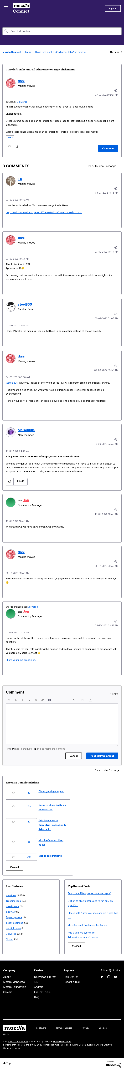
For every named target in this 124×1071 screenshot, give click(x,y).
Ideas (28, 52)
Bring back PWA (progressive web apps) (89, 893)
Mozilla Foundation (14, 986)
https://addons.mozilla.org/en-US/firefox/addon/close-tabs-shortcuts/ (44, 212)
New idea (11, 895)
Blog (36, 997)
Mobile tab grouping (50, 855)
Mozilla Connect (21, 8)
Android (38, 986)
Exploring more (14, 917)
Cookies (103, 1028)
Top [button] (8, 1063)
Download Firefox (45, 976)
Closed (9, 939)
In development (14, 922)
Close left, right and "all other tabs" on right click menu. (40, 69)
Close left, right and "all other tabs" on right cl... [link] (61, 52)
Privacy (85, 1028)
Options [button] (114, 52)
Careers (7, 992)
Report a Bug (72, 981)
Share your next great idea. (21, 660)
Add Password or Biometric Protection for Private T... (53, 825)
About (7, 976)
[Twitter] (101, 976)
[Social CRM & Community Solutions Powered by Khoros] (113, 1064)
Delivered (22, 101)
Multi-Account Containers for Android (88, 925)
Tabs (10, 137)
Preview (114, 694)
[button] (9, 146)
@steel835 (12, 382)
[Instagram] (108, 976)
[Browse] (6, 8)
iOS (36, 981)
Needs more (12, 906)
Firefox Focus (42, 992)
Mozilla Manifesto (14, 981)
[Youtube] (115, 976)
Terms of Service (64, 1028)
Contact (7, 1034)
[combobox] (62, 31)
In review (11, 911)
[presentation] (9, 700)
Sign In (113, 8)
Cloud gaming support (51, 791)
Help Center (71, 976)
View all (14, 867)
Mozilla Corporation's (18, 1041)
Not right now (13, 928)
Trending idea (13, 901)
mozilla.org (41, 1028)
